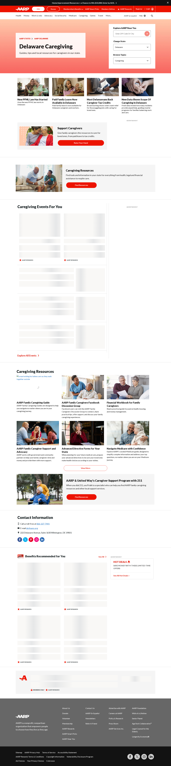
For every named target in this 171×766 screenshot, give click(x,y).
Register (139, 9)
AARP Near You (68, 739)
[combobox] (132, 33)
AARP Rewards (126, 9)
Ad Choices (20, 761)
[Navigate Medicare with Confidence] (128, 433)
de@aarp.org (32, 528)
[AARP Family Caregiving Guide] (38, 387)
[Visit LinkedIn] (151, 756)
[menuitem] (18, 16)
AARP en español (130, 16)
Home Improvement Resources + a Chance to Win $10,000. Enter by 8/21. (83, 3)
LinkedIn (42, 539)
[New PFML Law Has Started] (33, 87)
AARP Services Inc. (116, 729)
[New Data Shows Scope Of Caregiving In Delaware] (138, 87)
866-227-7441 (43, 524)
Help (141, 16)
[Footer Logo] (32, 716)
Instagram (36, 539)
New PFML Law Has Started (32, 99)
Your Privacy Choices (35, 761)
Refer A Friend (91, 723)
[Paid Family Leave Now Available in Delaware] (68, 87)
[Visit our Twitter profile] (137, 756)
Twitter (25, 539)
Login (148, 9)
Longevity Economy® (140, 736)
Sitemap (19, 752)
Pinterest (31, 539)
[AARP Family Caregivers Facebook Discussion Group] (83, 387)
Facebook (19, 539)
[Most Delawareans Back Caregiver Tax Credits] (103, 87)
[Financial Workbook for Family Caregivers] (128, 387)
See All (101, 557)
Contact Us (90, 708)
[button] (151, 15)
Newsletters (90, 718)
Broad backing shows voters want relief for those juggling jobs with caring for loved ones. (102, 107)
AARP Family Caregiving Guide (33, 402)
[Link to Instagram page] (144, 756)
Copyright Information (55, 757)
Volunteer (66, 718)
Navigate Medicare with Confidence (126, 448)
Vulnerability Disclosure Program (80, 757)
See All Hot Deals (120, 575)
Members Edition (108, 9)
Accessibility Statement (67, 752)
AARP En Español (92, 713)
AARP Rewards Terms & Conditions (30, 757)
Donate (65, 713)
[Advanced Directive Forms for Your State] (83, 433)
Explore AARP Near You (124, 28)
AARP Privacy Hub (32, 752)
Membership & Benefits (72, 9)
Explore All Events (26, 355)
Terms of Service (48, 752)
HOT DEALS (120, 561)
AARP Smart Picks (92, 9)
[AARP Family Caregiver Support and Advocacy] (38, 433)
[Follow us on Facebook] (130, 756)
